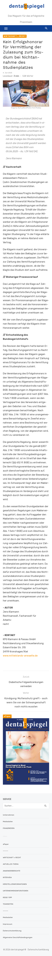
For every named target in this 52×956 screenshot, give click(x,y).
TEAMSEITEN (8, 904)
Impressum (7, 924)
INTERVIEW (7, 877)
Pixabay (38, 108)
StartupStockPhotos (25, 108)
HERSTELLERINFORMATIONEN (15, 884)
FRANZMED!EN (8, 828)
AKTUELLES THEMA (10, 864)
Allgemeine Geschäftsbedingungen (17, 937)
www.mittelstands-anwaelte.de (20, 655)
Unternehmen (8, 815)
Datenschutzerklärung (12, 931)
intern (5, 836)
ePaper (6, 844)
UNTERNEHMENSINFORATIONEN (15, 891)
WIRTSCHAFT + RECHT (15, 36)
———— (5, 851)
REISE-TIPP (7, 897)
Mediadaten (8, 821)
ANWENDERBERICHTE (11, 871)
